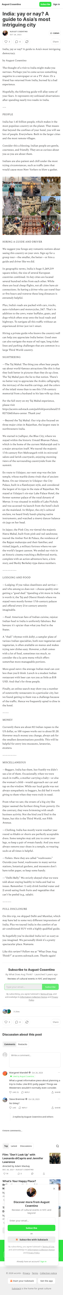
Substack (16, 1288)
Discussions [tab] (26, 1146)
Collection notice (48, 1273)
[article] (31, 1164)
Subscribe (45, 4)
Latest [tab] (14, 1146)
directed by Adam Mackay (16, 1166)
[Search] (57, 1146)
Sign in (56, 4)
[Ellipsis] (59, 1072)
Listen (56, 33)
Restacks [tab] (22, 1044)
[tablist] (15, 1044)
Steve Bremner (17, 1099)
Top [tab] (6, 1146)
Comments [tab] (9, 1044)
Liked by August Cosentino (23, 1076)
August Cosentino (19, 31)
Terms (35, 1273)
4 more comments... (12, 1130)
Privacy (26, 1273)
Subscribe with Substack (34, 1239)
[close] (54, 1188)
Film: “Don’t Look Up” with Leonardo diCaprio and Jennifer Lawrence (22, 1158)
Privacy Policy (33, 1252)
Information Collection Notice (41, 1249)
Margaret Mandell (18, 1072)
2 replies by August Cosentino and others (33, 1116)
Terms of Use (48, 1246)
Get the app (46, 1280)
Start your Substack (23, 1280)
